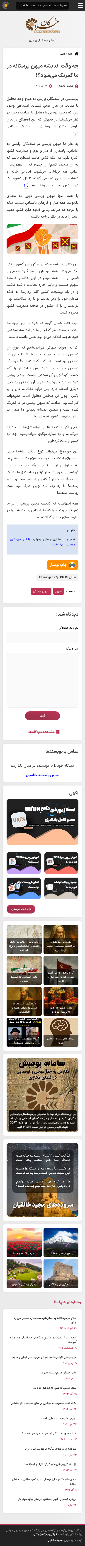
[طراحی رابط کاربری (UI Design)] (24, 863)
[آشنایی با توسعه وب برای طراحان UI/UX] (24, 888)
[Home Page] (42, 24)
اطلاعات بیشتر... (21, 909)
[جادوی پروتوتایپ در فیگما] (61, 888)
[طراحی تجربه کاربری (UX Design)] (61, 863)
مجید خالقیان (55, 1540)
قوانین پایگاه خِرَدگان (45, 1534)
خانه (70, 54)
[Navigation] (80, 5)
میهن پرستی (41, 591)
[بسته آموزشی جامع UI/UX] (42, 821)
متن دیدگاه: (71, 649)
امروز (62, 54)
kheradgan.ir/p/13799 (53, 577)
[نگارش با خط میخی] (42, 1095)
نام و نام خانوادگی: (68, 628)
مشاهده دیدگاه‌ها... (40, 732)
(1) (26, 185)
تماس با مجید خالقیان (42, 775)
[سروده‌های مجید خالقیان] (42, 1180)
